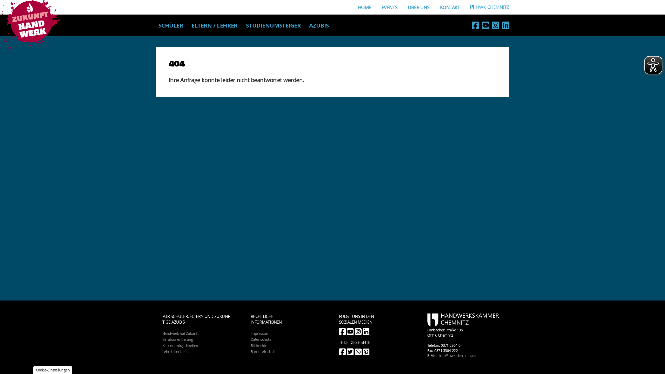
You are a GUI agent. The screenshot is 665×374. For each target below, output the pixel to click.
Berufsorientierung (177, 339)
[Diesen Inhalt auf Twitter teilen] (350, 352)
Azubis (319, 25)
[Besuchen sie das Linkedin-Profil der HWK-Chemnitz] (505, 26)
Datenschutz (261, 339)
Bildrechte (259, 345)
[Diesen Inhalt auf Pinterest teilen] (366, 352)
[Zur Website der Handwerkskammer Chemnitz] (489, 7)
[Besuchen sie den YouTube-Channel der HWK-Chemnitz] (485, 26)
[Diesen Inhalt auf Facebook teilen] (342, 352)
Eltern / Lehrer (214, 25)
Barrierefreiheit (263, 351)
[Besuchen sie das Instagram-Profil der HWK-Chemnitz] (495, 26)
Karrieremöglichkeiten (180, 345)
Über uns (419, 7)
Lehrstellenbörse (175, 351)
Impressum (260, 333)
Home (364, 7)
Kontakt (450, 7)
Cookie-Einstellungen (53, 370)
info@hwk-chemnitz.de (457, 355)
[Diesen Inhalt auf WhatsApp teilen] (358, 352)
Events (390, 7)
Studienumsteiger (273, 25)
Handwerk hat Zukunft (180, 333)
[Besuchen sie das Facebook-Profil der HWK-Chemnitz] (475, 26)
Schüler (170, 25)
